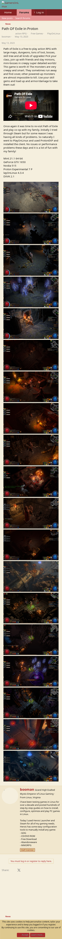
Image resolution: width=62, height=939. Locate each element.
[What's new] (50, 12)
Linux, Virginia (33, 797)
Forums (24, 12)
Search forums (22, 18)
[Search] (57, 12)
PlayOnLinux (53, 33)
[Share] (59, 43)
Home (8, 12)
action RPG (21, 33)
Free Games (37, 33)
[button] (14, 12)
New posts (7, 18)
